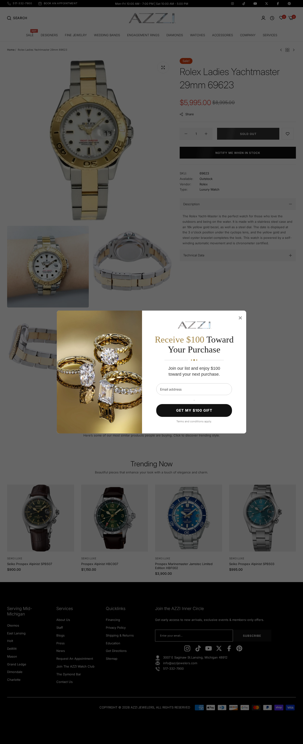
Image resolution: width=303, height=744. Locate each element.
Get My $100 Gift (194, 410)
